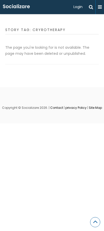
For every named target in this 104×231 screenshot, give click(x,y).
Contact (56, 108)
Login (78, 6)
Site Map (95, 108)
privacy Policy (76, 108)
